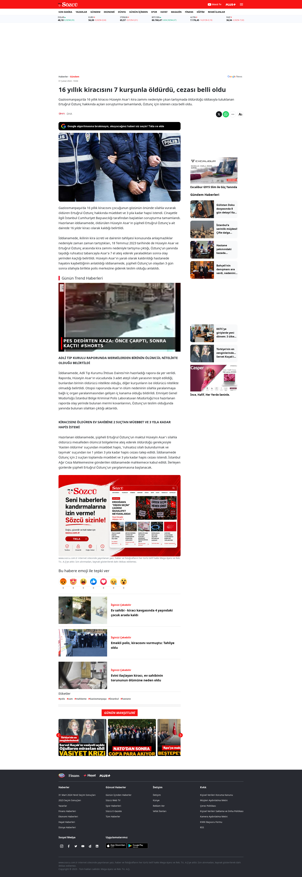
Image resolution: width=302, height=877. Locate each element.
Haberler (64, 787)
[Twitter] (76, 846)
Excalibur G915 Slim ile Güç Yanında (213, 187)
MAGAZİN (176, 11)
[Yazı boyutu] (240, 114)
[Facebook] (69, 846)
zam (70, 698)
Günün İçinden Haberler (118, 794)
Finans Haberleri (67, 811)
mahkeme (81, 698)
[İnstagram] (62, 846)
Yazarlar (63, 805)
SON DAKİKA (65, 11)
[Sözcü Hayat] (89, 775)
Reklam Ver (159, 805)
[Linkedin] (97, 846)
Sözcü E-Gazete (114, 811)
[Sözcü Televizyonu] (62, 775)
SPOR (154, 11)
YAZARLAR (81, 11)
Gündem (74, 76)
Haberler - (64, 76)
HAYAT (164, 11)
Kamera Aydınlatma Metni (214, 816)
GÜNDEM (95, 11)
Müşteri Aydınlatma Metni (214, 800)
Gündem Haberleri (204, 194)
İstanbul (114, 698)
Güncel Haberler (116, 787)
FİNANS (189, 11)
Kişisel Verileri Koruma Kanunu (216, 794)
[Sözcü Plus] (105, 775)
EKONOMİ (109, 11)
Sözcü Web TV (113, 800)
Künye (156, 800)
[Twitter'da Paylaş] (219, 114)
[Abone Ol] (234, 76)
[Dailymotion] (90, 846)
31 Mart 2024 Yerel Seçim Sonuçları (77, 794)
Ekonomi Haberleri (68, 816)
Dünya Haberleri (67, 827)
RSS (202, 827)
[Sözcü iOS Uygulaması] (116, 845)
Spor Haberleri (113, 805)
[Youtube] (83, 846)
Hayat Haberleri (67, 821)
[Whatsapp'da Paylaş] (226, 114)
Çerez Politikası (208, 805)
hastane (126, 698)
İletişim (157, 794)
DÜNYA (122, 11)
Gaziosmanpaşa (98, 698)
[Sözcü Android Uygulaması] (137, 845)
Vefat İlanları (159, 811)
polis (62, 698)
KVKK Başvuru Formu (211, 821)
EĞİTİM (200, 11)
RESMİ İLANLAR (216, 11)
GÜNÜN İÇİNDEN (138, 11)
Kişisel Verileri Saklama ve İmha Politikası (221, 811)
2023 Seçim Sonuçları (70, 800)
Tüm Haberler (113, 816)
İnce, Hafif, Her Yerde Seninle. (210, 394)
